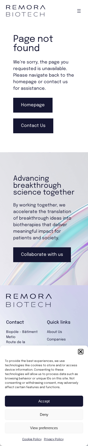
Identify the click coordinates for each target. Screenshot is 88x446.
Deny (44, 414)
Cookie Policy (32, 439)
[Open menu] (79, 11)
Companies (56, 339)
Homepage (33, 105)
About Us (54, 332)
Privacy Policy (54, 439)
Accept (44, 401)
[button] (80, 351)
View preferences (44, 428)
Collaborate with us (42, 254)
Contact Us (33, 126)
